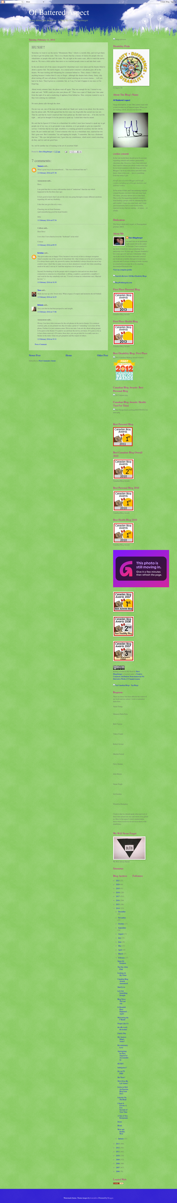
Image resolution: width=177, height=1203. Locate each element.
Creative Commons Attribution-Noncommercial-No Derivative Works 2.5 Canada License (128, 676)
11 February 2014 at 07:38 (46, 173)
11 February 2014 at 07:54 (46, 220)
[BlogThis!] (73, 152)
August (121, 934)
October (121, 924)
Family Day (122, 1033)
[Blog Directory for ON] (118, 1183)
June (120, 942)
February (121, 957)
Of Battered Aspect (59, 12)
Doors (120, 1122)
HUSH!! (121, 1063)
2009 (118, 1159)
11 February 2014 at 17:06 (46, 312)
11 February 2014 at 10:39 (46, 282)
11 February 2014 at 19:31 (46, 339)
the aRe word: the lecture (123, 1028)
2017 (118, 896)
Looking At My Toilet (122, 974)
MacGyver (121, 987)
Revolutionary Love (123, 1046)
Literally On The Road (122, 1098)
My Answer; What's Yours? (122, 1039)
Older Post (102, 355)
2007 (118, 1167)
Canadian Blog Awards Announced (123, 981)
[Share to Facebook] (78, 152)
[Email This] (70, 152)
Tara (39, 290)
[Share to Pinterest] (80, 152)
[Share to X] (75, 152)
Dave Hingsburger (136, 238)
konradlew (94, 1198)
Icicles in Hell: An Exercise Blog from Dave (123, 1090)
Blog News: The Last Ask (122, 1001)
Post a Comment (41, 344)
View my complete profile (122, 269)
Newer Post (34, 355)
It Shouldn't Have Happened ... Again (123, 1010)
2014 (118, 908)
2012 (118, 1147)
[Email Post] (66, 151)
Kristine (40, 253)
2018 (118, 892)
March (120, 953)
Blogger (110, 1198)
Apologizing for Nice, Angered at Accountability (123, 1055)
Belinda (40, 305)
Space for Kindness (122, 962)
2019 (118, 888)
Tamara (40, 166)
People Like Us (123, 1023)
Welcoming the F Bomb (123, 1018)
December (122, 911)
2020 (118, 884)
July (120, 938)
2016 (118, 900)
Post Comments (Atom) (47, 360)
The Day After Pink (123, 968)
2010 (118, 1155)
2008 (118, 1163)
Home (69, 355)
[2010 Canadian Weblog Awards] (141, 586)
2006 (118, 1171)
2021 (118, 880)
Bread (120, 1125)
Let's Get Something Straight (122, 993)
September (122, 928)
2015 (118, 904)
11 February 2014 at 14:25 (46, 297)
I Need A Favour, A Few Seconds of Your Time (122, 1107)
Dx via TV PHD (121, 1072)
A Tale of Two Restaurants (123, 1117)
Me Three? (121, 1077)
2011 (118, 1151)
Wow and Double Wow (121, 1131)
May (120, 946)
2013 (118, 1143)
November (122, 917)
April (120, 950)
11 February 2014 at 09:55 (46, 245)
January (121, 1138)
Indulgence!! (122, 1067)
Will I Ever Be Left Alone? (123, 1082)
